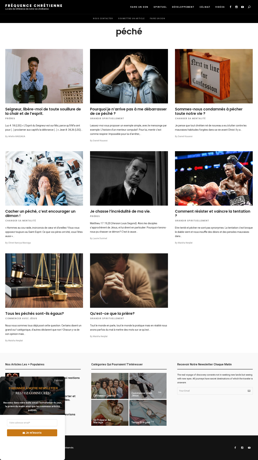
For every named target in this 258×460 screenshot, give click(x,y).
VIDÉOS (220, 7)
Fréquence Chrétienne (34, 6)
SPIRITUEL (160, 7)
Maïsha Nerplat (185, 243)
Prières (10, 118)
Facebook (230, 7)
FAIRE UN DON (139, 7)
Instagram (236, 7)
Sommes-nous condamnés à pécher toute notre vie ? (209, 111)
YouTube (242, 7)
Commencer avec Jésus (21, 318)
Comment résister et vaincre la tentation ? (212, 213)
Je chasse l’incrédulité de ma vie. (120, 211)
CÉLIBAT (205, 7)
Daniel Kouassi (100, 140)
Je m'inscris (34, 432)
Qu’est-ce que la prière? (112, 313)
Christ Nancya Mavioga (19, 243)
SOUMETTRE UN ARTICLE (131, 18)
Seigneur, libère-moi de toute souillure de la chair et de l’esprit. (43, 111)
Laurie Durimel (100, 238)
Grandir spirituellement (107, 118)
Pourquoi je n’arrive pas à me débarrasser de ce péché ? (128, 111)
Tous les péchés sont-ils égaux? (34, 313)
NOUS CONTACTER (103, 18)
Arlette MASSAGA (16, 136)
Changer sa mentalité (190, 118)
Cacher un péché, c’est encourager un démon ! (40, 213)
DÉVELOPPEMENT (183, 7)
